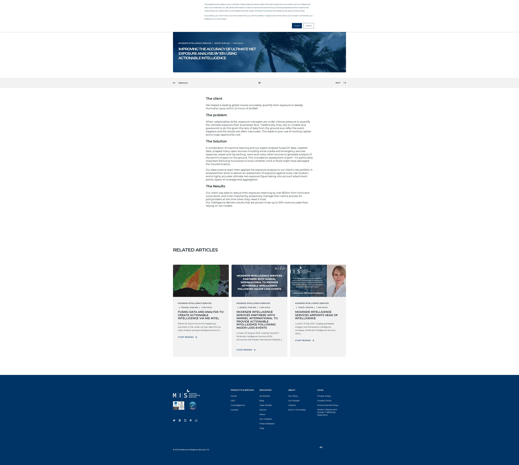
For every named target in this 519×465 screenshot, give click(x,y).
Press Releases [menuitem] (267, 423)
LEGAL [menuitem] (320, 390)
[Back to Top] (321, 447)
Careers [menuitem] (292, 405)
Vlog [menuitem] (262, 428)
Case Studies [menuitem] (266, 405)
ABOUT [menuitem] (291, 390)
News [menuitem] (262, 414)
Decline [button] (309, 26)
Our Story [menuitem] (293, 396)
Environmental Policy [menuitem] (327, 405)
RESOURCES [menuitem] (266, 390)
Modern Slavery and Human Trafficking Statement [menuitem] (327, 412)
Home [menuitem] (234, 396)
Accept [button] (297, 26)
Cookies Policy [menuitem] (324, 400)
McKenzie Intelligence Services (194, 43)
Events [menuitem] (263, 410)
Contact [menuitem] (234, 410)
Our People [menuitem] (294, 400)
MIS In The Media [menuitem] (297, 410)
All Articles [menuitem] (265, 396)
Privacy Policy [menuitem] (324, 396)
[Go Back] (259, 83)
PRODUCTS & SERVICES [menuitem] (242, 390)
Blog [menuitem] (262, 400)
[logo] (186, 394)
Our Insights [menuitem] (266, 419)
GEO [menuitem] (233, 400)
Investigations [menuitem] (238, 405)
